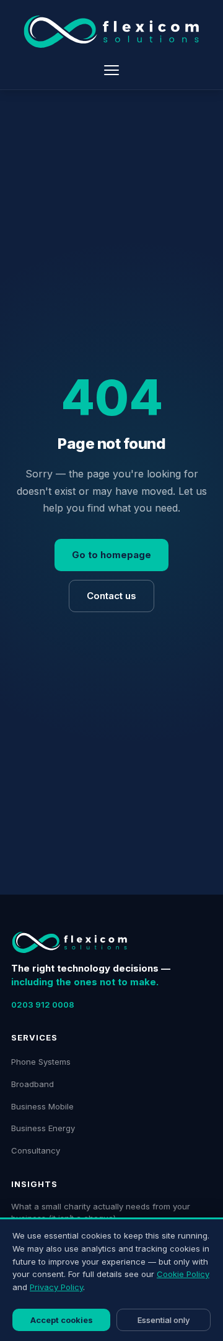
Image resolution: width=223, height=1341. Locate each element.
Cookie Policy (183, 1274)
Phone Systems (41, 1062)
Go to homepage (111, 555)
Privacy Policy (56, 1287)
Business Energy (43, 1128)
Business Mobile (42, 1106)
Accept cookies (61, 1320)
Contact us (111, 596)
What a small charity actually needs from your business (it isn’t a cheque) (100, 1212)
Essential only (164, 1320)
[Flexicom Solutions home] (111, 31)
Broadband (32, 1084)
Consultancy (35, 1150)
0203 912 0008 (42, 1004)
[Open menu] (111, 70)
